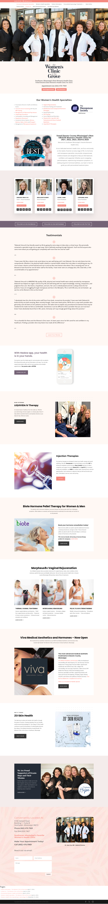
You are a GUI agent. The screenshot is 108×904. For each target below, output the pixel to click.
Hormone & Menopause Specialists (25, 4)
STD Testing (46, 114)
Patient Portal (20, 6)
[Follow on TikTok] (29, 209)
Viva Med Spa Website (53, 6)
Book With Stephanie (83, 205)
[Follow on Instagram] (21, 209)
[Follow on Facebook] (18, 209)
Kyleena (17, 122)
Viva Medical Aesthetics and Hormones (68, 660)
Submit (48, 874)
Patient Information (57, 4)
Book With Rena (41, 205)
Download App (21, 372)
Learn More (20, 421)
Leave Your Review (54, 335)
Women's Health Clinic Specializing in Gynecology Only (14, 897)
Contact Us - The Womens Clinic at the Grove (12, 891)
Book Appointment (48, 89)
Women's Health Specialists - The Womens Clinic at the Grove (16, 895)
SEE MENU (60, 478)
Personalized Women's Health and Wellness (12, 893)
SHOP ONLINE (20, 736)
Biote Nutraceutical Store (39, 6)
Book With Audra (61, 205)
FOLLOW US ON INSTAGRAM (54, 224)
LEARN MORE (40, 202)
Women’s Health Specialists (43, 4)
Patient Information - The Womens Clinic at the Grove (14, 889)
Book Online (89, 4)
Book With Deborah (21, 205)
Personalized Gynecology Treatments (73, 4)
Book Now (63, 686)
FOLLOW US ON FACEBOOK (26, 224)
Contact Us (28, 6)
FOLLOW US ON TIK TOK (82, 224)
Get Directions (61, 89)
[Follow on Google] (23, 209)
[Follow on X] (26, 209)
